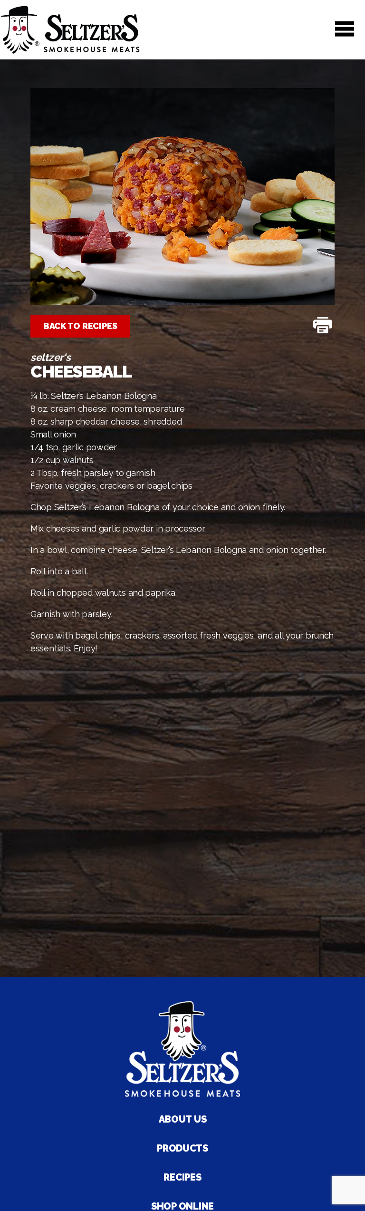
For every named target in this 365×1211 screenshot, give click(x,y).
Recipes (182, 1177)
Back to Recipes (80, 326)
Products (182, 1148)
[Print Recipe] (323, 326)
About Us (183, 1119)
